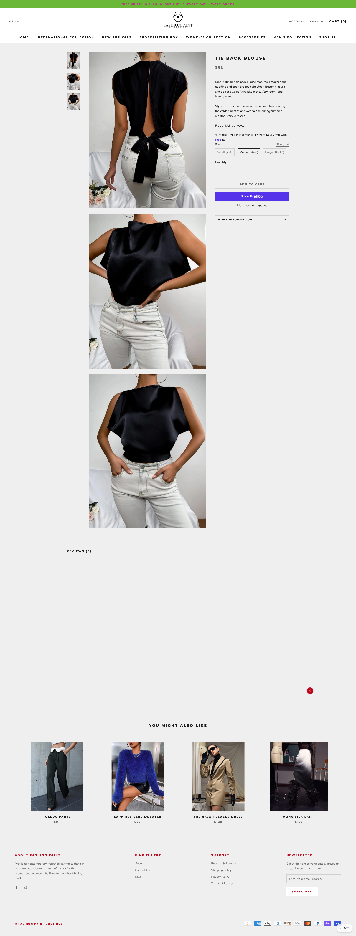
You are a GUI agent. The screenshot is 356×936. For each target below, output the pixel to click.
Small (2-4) (225, 152)
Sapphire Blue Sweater (137, 816)
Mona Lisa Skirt (299, 816)
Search (316, 21)
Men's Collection (292, 37)
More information (235, 219)
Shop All (329, 37)
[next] (344, 779)
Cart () (338, 21)
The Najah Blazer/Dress (218, 816)
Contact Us (142, 870)
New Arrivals (117, 37)
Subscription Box (158, 37)
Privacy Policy (220, 877)
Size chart (282, 145)
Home (23, 37)
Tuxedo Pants (57, 816)
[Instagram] (25, 887)
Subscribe (302, 891)
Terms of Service (222, 884)
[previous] (11, 779)
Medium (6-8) (249, 152)
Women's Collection (208, 37)
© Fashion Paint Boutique (39, 923)
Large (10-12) (274, 152)
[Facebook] (16, 887)
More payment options (252, 206)
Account (297, 21)
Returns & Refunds (224, 863)
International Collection (65, 37)
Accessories (252, 37)
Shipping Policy (221, 870)
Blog (138, 877)
